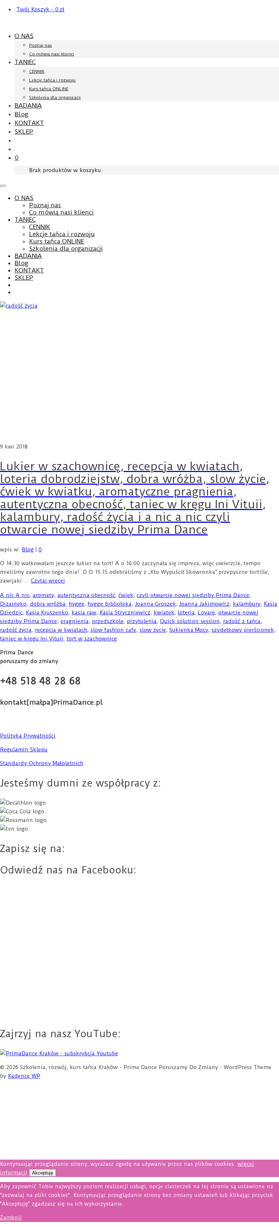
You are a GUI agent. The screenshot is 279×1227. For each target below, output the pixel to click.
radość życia (16, 630)
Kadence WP (24, 1076)
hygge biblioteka (110, 604)
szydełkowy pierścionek (242, 630)
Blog (28, 549)
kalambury (246, 604)
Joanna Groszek (155, 604)
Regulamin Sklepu (24, 749)
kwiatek (164, 612)
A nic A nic (14, 595)
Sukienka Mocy (188, 630)
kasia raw (84, 612)
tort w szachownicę (91, 638)
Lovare (206, 612)
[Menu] (3, 186)
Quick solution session (190, 621)
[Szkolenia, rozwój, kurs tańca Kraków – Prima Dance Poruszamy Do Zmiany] (139, 23)
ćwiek (125, 595)
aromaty (43, 595)
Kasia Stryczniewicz (125, 612)
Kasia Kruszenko (47, 612)
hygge (76, 604)
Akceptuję (42, 1173)
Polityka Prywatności (28, 736)
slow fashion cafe (113, 630)
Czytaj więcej (48, 580)
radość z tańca (241, 621)
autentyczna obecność (86, 595)
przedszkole (108, 621)
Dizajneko (13, 604)
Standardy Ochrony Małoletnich (41, 763)
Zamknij (11, 1217)
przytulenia (142, 621)
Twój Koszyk (40, 9)
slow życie (153, 630)
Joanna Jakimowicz (204, 604)
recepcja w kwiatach (61, 630)
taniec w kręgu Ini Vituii (31, 638)
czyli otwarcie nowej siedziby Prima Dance (193, 595)
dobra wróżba (47, 604)
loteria (186, 612)
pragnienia (74, 621)
